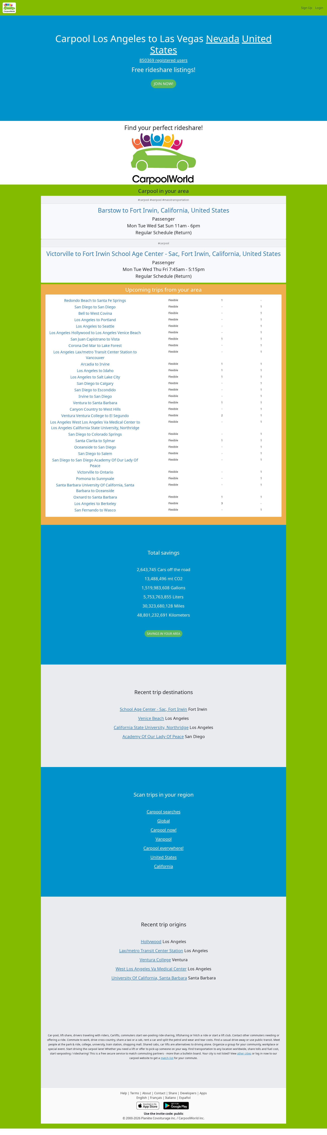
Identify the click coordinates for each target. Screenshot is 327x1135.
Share (173, 1093)
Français (156, 1098)
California (163, 866)
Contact (159, 1093)
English (141, 1098)
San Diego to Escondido (95, 389)
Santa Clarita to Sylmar (95, 440)
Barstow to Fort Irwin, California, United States (163, 210)
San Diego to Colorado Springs (95, 434)
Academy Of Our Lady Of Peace (153, 736)
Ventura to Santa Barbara (95, 402)
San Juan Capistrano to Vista (95, 339)
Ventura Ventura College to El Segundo (95, 415)
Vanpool (164, 839)
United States (163, 857)
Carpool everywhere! (163, 848)
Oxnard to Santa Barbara (95, 497)
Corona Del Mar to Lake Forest (95, 345)
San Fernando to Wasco (95, 510)
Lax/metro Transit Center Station (151, 950)
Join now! (163, 83)
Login (319, 8)
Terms (134, 1093)
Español (185, 1098)
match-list (167, 1058)
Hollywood (151, 941)
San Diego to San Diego (95, 306)
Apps (203, 1093)
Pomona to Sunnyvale (95, 478)
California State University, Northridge (151, 727)
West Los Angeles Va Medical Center (151, 968)
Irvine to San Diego (95, 396)
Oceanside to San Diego (95, 447)
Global (163, 820)
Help (123, 1093)
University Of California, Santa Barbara (149, 978)
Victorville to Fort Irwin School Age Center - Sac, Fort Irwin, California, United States (163, 254)
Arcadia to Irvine (95, 364)
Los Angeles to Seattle (95, 326)
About (146, 1093)
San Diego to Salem (95, 453)
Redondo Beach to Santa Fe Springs (95, 300)
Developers (188, 1093)
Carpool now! (164, 830)
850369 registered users (163, 60)
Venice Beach (151, 718)
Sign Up (306, 8)
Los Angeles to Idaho (95, 370)
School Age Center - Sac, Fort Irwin (153, 709)
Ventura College (155, 959)
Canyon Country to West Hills (95, 409)
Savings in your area (163, 634)
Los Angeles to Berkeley (95, 503)
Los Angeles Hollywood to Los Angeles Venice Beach (95, 332)
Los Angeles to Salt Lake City (95, 377)
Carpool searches (164, 811)
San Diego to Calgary (95, 383)
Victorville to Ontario (95, 472)
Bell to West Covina (95, 313)
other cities (244, 1053)
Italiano (170, 1098)
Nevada (222, 38)
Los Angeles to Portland (95, 319)
